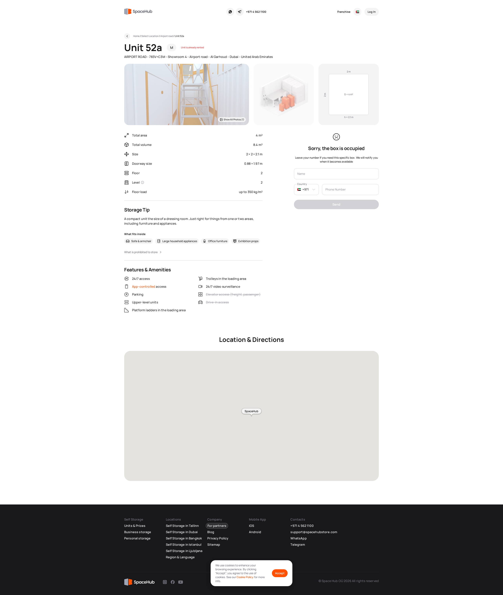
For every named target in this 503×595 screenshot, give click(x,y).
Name (301, 174)
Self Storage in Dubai (182, 532)
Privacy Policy (217, 538)
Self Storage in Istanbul (184, 544)
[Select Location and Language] (357, 12)
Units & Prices (134, 526)
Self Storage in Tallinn (182, 526)
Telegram (297, 544)
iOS (251, 526)
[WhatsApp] (230, 12)
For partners (216, 526)
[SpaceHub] (139, 11)
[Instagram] (164, 582)
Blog (210, 532)
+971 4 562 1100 (256, 12)
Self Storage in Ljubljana (184, 551)
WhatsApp (298, 538)
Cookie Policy (245, 577)
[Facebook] (172, 582)
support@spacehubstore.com (313, 532)
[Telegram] (240, 12)
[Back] (127, 36)
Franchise (343, 12)
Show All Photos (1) (234, 119)
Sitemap (213, 544)
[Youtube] (180, 582)
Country (302, 184)
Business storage (137, 532)
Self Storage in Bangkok (184, 538)
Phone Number (335, 189)
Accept (280, 573)
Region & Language (180, 557)
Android (255, 532)
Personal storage (137, 538)
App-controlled (143, 286)
